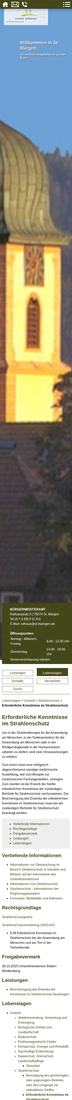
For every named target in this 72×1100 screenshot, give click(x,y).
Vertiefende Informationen (31, 824)
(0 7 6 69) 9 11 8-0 (28, 619)
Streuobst (33, 1066)
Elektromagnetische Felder (37, 1041)
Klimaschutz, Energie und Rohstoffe (43, 1046)
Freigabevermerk (25, 833)
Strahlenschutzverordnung (20, 925)
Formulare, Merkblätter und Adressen (36, 898)
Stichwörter (52, 681)
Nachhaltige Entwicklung (35, 1051)
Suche (17, 689)
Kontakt (17, 681)
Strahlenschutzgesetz (17, 917)
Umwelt (29, 700)
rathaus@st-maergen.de (38, 624)
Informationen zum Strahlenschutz (34, 884)
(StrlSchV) (47, 925)
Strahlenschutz (48, 700)
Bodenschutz (27, 1037)
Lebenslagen (52, 673)
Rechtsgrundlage (25, 828)
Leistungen (18, 673)
